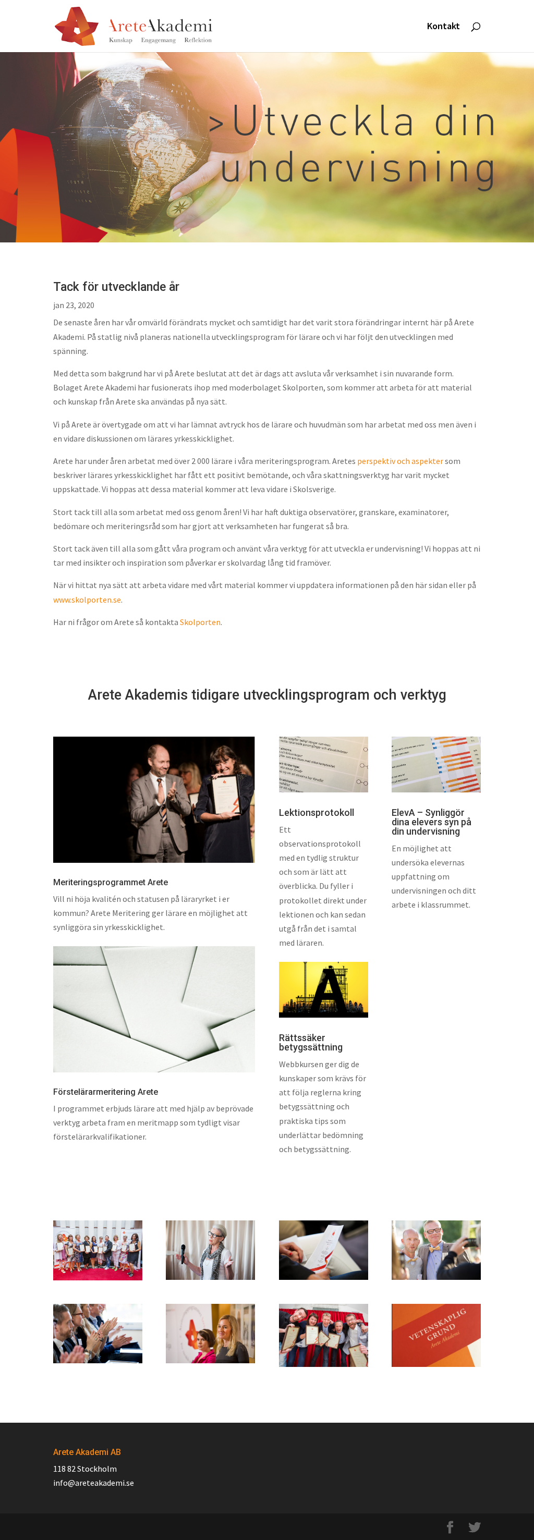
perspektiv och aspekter (400, 461)
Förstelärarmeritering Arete (105, 1092)
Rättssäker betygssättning (311, 1042)
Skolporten (200, 622)
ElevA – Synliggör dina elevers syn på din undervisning (431, 822)
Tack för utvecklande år (116, 287)
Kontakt (443, 27)
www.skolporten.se (87, 599)
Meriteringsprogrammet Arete (110, 882)
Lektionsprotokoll (316, 812)
